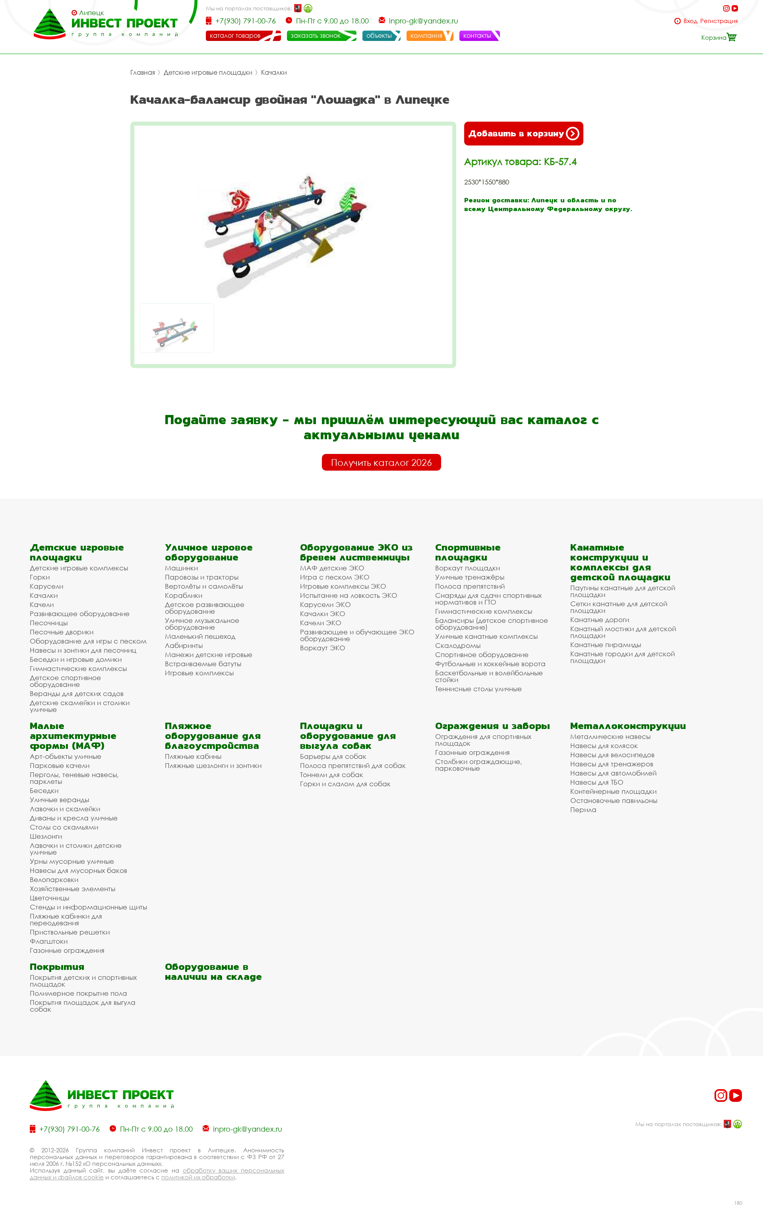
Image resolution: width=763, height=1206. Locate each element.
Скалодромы (457, 645)
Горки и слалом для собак (345, 783)
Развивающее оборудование (80, 613)
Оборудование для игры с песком (88, 641)
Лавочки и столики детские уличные (76, 848)
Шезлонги (46, 836)
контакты (477, 35)
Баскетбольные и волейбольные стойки (489, 676)
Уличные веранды (59, 799)
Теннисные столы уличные (478, 688)
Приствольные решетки (70, 932)
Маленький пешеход (200, 636)
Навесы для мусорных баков (78, 870)
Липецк (91, 13)
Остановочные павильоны (613, 800)
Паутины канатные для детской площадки (622, 591)
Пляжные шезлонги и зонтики (213, 765)
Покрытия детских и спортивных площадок (83, 980)
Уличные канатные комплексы (486, 636)
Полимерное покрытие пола (78, 993)
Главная (142, 72)
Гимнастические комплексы (78, 668)
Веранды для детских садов (77, 693)
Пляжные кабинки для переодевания (66, 919)
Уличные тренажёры (469, 577)
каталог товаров (235, 35)
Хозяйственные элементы (72, 888)
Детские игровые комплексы (79, 567)
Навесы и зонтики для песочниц (83, 650)
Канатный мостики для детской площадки (623, 632)
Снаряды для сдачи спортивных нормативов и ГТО (488, 598)
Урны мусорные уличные (72, 861)
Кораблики (183, 595)
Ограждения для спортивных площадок (483, 739)
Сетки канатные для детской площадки (618, 607)
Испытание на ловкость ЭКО (348, 595)
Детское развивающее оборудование (204, 608)
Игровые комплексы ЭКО (343, 586)
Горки (40, 577)
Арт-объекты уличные (65, 756)
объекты (379, 35)
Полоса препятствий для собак (353, 765)
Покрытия (57, 966)
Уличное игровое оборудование (209, 552)
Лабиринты (184, 645)
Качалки (274, 72)
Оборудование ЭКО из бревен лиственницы (356, 552)
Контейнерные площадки (613, 791)
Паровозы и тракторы (201, 577)
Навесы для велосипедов (612, 754)
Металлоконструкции (628, 726)
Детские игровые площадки (208, 72)
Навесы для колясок (604, 745)
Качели (42, 604)
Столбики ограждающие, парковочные (478, 765)
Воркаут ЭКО (322, 647)
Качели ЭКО (320, 622)
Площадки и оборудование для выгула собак (348, 735)
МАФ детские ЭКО (332, 567)
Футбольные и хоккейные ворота (490, 663)
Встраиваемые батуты (203, 663)
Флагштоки (49, 941)
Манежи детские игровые (208, 654)
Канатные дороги (599, 619)
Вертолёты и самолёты (204, 586)
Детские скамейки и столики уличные (80, 706)
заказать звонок (316, 35)
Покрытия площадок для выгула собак (83, 1005)
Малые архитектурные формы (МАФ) (73, 735)
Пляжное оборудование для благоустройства (213, 735)
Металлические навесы (610, 736)
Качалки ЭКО (322, 613)
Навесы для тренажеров (611, 763)
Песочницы (49, 622)
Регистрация (719, 20)
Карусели (46, 586)
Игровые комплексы (199, 672)
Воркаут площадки (467, 567)
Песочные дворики (61, 631)
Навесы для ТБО (597, 782)
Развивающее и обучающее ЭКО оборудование (357, 635)
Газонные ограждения (67, 950)
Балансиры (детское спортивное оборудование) (491, 623)
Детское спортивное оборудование (65, 681)
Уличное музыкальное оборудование (202, 623)
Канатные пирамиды (605, 644)
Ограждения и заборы (492, 726)
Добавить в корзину (516, 133)
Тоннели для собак (331, 774)
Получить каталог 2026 (381, 462)
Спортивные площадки (468, 552)
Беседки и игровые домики (76, 659)
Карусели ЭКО (325, 604)
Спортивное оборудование (482, 654)
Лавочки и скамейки (65, 808)
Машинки (181, 567)
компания (426, 35)
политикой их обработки (198, 1177)
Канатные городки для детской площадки (622, 657)
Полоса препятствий (470, 586)
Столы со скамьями (64, 827)
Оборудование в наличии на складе (213, 971)
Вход (690, 20)
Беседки (44, 790)
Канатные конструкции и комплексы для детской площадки (620, 562)
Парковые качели (59, 765)
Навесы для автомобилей (613, 773)
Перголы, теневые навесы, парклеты (74, 778)
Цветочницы (49, 897)
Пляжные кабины (193, 756)
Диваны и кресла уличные (74, 817)
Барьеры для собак (333, 756)
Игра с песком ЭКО (335, 577)
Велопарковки (54, 879)
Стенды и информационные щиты (88, 907)
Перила (583, 809)
